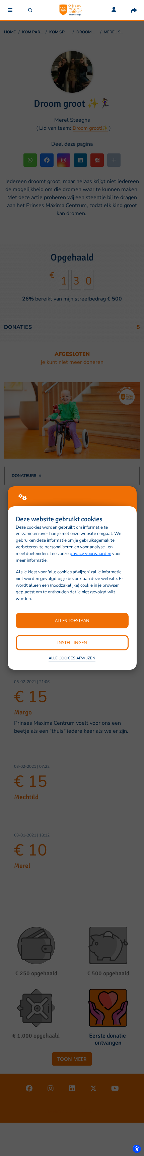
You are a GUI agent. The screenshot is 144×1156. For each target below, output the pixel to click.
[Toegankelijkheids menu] (137, 1149)
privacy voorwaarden (90, 554)
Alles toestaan (72, 620)
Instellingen (72, 642)
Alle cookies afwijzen (72, 658)
